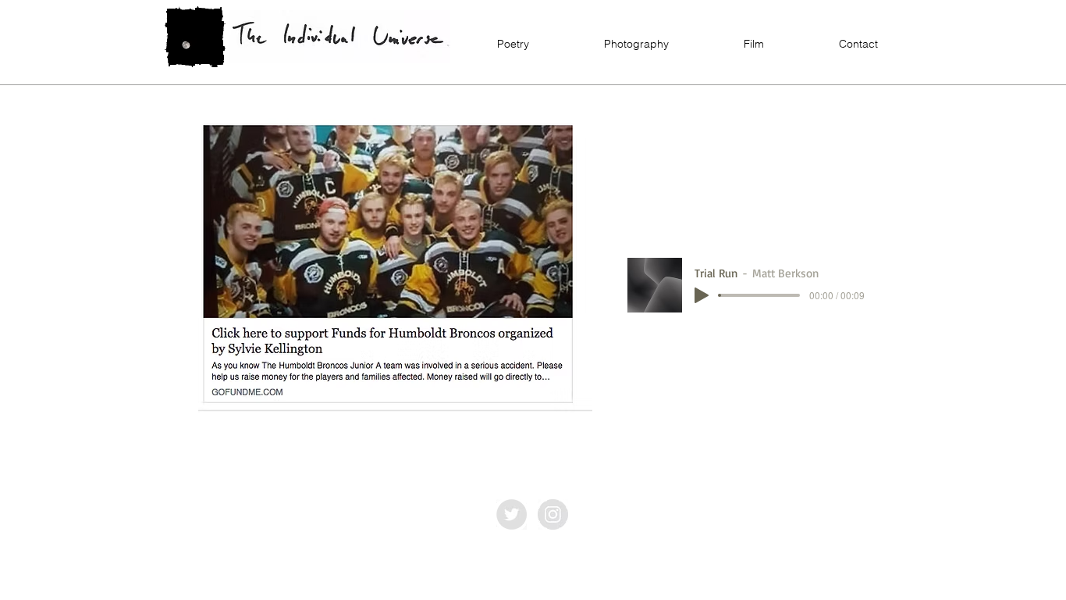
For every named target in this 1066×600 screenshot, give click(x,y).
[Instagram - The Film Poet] (553, 514)
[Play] (702, 295)
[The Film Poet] (511, 514)
